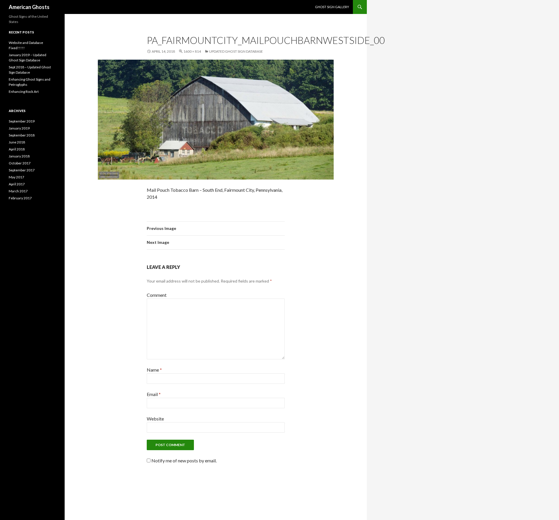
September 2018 (22, 135)
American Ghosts (29, 7)
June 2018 (17, 142)
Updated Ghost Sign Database (236, 51)
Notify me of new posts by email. (184, 460)
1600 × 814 (192, 51)
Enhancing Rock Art (24, 91)
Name (154, 369)
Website (155, 418)
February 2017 (20, 198)
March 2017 (18, 191)
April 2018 (17, 149)
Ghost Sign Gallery (332, 7)
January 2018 (19, 156)
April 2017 (17, 184)
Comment (157, 295)
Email (154, 394)
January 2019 (19, 128)
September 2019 (22, 121)
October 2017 (20, 163)
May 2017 (16, 177)
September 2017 (22, 170)
